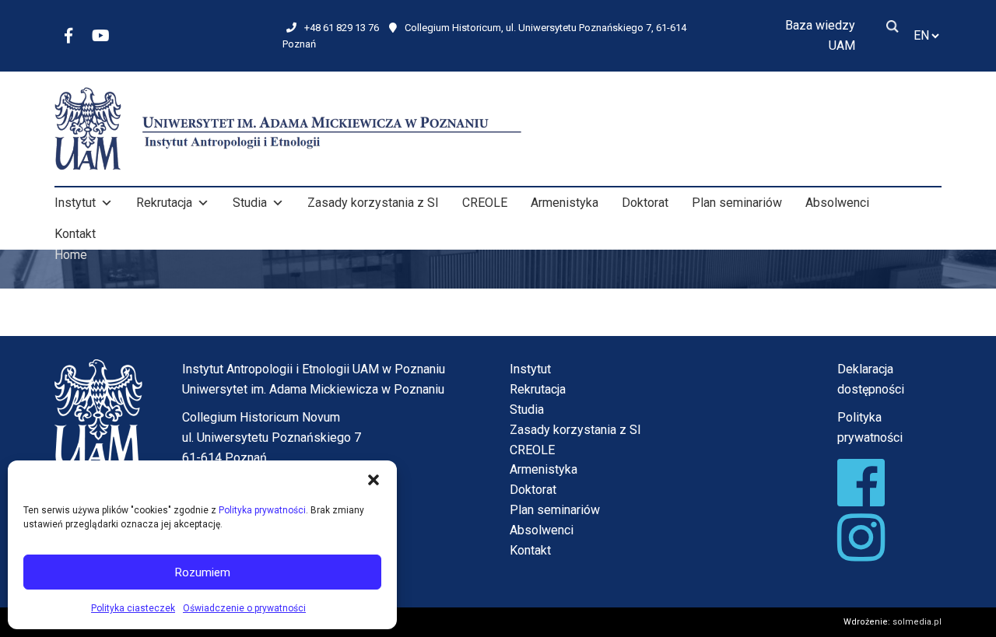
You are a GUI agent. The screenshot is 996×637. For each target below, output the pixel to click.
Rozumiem (202, 572)
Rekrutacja (164, 202)
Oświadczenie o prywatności (244, 608)
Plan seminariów (737, 202)
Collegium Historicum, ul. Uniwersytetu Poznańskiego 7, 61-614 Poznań (484, 36)
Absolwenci (837, 202)
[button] (373, 480)
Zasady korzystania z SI (373, 202)
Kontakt (75, 233)
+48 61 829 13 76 (341, 27)
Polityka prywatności (262, 510)
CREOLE (484, 202)
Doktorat (645, 202)
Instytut (75, 202)
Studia (250, 202)
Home (70, 254)
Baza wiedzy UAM (820, 35)
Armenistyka (564, 202)
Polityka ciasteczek (133, 608)
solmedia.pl (917, 622)
